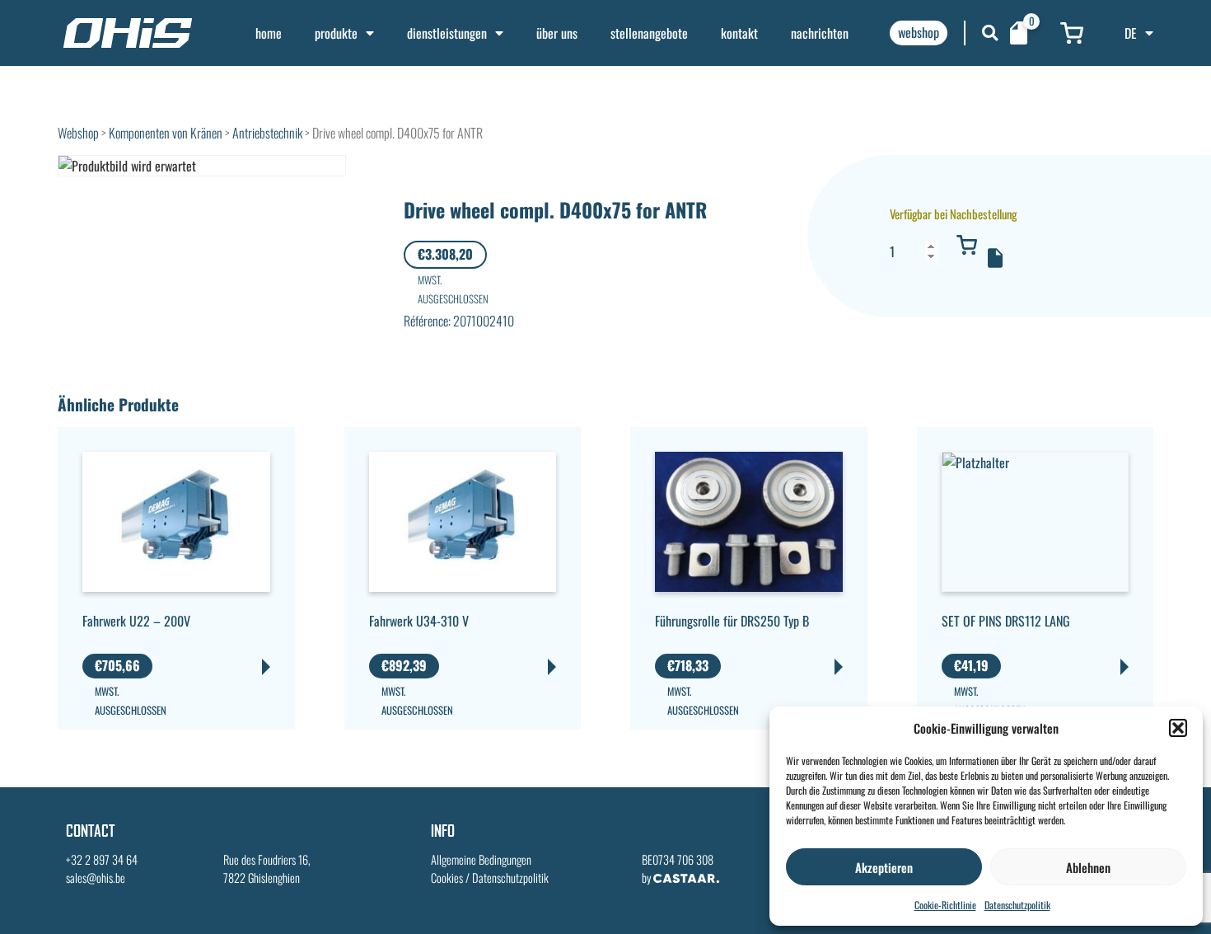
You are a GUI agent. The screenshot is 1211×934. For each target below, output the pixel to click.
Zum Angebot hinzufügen (995, 258)
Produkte (336, 33)
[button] (1178, 728)
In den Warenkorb (966, 245)
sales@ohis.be (95, 877)
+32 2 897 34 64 (102, 859)
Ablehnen (1088, 867)
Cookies (447, 877)
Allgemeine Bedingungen (481, 859)
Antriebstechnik (267, 133)
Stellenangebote (649, 33)
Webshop (78, 133)
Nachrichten (820, 33)
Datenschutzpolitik (1017, 905)
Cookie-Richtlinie (945, 905)
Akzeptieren (884, 867)
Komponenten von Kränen (165, 133)
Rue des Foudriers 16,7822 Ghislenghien (267, 868)
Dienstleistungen (447, 33)
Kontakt (739, 33)
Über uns (556, 33)
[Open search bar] (990, 32)
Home (268, 33)
